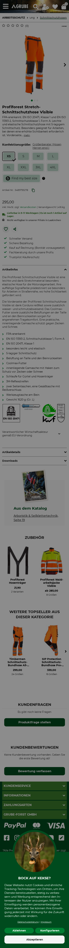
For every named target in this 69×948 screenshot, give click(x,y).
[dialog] (34, 474)
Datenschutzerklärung (28, 922)
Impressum (46, 922)
